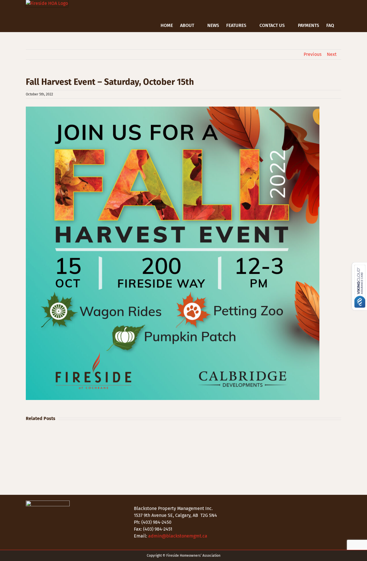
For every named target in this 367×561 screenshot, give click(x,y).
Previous (312, 54)
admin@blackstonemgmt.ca (177, 536)
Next (332, 54)
